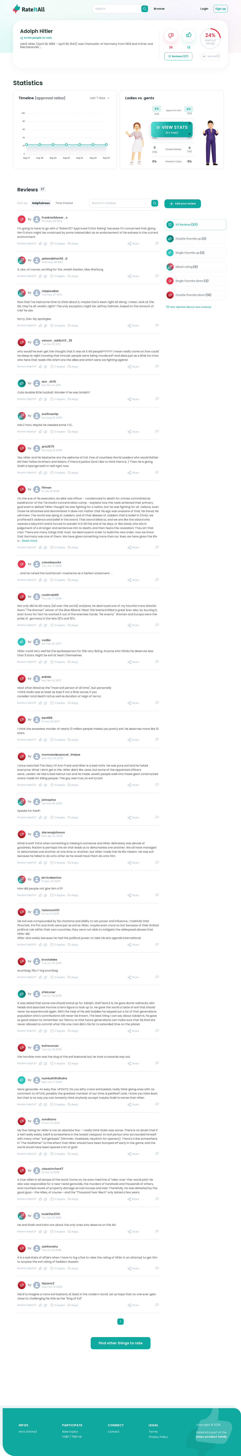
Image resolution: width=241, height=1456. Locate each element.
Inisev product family (211, 1437)
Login (204, 9)
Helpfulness (41, 203)
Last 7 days (97, 98)
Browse (159, 9)
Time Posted (64, 203)
